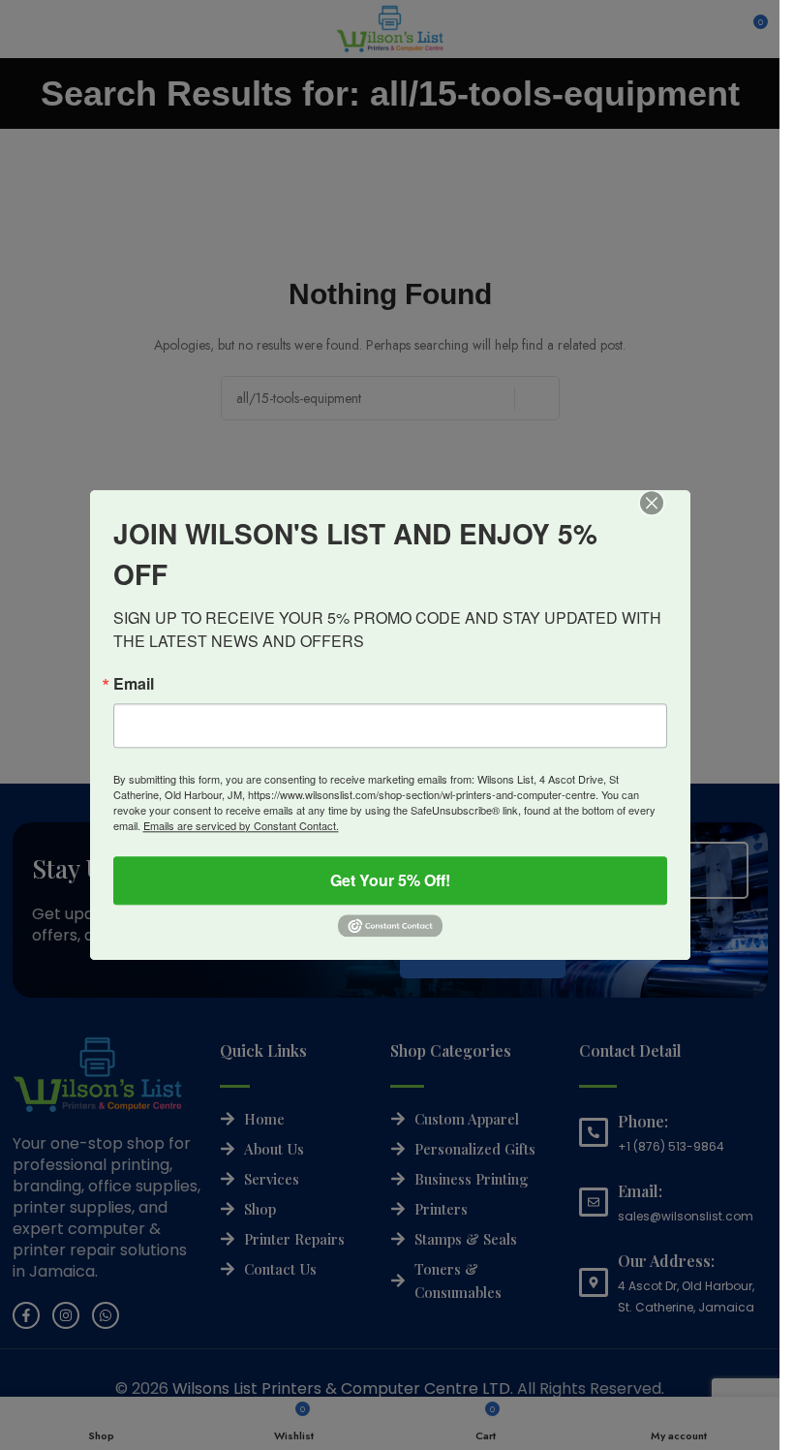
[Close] (665, 516)
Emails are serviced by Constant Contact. (241, 825)
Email (133, 684)
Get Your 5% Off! (390, 880)
